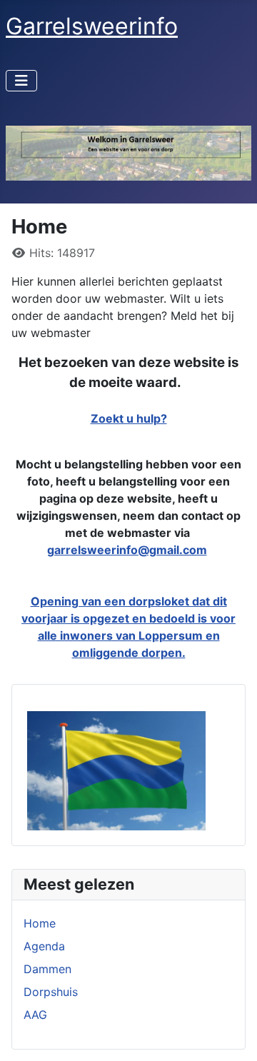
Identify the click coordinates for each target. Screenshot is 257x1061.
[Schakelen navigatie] (21, 80)
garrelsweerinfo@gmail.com (127, 550)
